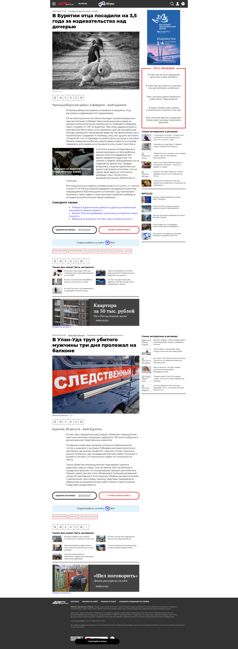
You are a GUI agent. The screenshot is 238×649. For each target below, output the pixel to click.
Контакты (75, 601)
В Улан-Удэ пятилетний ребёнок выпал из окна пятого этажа (78, 281)
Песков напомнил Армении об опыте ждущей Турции (169, 216)
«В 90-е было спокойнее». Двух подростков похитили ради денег (167, 350)
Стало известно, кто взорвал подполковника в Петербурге (165, 225)
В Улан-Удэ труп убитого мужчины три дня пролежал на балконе (163, 87)
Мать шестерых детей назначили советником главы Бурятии (163, 98)
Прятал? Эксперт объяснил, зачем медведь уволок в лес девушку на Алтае (168, 174)
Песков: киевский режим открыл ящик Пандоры (167, 198)
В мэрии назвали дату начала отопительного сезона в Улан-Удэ (163, 109)
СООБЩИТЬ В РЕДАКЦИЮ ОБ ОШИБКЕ (134, 601)
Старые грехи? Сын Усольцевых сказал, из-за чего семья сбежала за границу (168, 378)
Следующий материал (97, 641)
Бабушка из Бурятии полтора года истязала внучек (101, 219)
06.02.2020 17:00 (59, 11)
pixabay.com (57, 91)
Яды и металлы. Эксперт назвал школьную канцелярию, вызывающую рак (167, 369)
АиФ (71, 415)
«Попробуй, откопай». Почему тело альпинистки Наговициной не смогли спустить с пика (168, 137)
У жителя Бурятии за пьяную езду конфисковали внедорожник (122, 546)
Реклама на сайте (90, 601)
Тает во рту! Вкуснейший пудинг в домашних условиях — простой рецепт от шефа (168, 164)
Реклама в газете (108, 601)
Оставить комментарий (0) (119, 230)
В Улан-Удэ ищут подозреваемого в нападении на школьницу (79, 289)
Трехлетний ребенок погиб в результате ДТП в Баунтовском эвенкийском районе (121, 273)
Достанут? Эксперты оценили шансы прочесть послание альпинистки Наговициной (169, 360)
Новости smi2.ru (61, 327)
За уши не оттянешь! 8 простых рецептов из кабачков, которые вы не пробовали (169, 183)
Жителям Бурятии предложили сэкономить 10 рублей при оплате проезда (79, 547)
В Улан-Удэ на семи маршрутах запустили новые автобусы (164, 76)
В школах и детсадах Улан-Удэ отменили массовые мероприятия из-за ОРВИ (79, 273)
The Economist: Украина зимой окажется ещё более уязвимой (166, 207)
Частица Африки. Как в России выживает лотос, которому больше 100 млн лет (168, 387)
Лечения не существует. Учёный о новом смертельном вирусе (167, 145)
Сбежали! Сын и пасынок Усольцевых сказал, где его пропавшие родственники (169, 155)
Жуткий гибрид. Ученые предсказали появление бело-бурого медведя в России (169, 342)
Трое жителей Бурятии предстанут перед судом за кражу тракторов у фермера (164, 120)
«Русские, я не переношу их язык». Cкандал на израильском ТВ (167, 235)
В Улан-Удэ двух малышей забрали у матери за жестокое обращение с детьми (121, 282)
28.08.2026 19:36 (59, 335)
